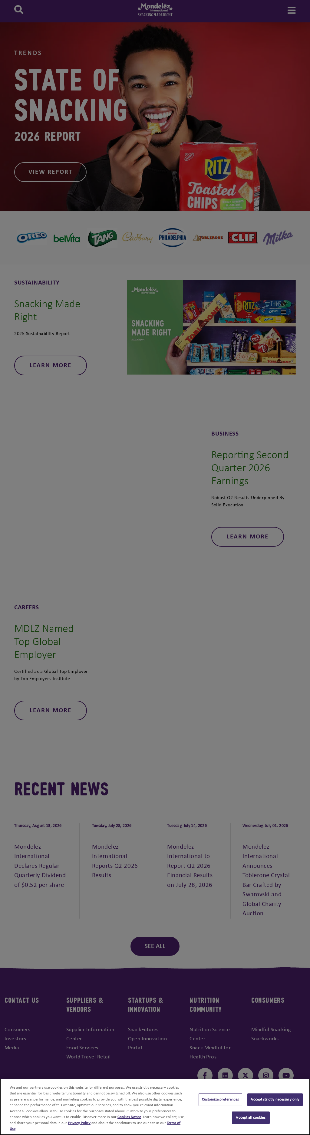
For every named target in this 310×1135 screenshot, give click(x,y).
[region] (155, 1107)
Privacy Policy (79, 1123)
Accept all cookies (250, 1118)
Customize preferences (220, 1099)
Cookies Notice (129, 1117)
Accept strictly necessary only (275, 1099)
